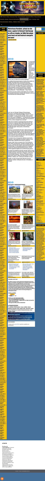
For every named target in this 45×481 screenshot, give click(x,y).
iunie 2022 (2, 127)
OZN (40, 245)
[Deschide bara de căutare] (1, 24)
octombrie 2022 (2, 120)
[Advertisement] (21, 49)
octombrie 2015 (2, 278)
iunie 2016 (2, 262)
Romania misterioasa (24, 19)
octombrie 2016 (2, 255)
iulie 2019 (1, 193)
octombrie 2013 (2, 323)
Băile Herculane (17, 307)
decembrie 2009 (2, 407)
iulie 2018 (1, 216)
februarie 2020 (2, 179)
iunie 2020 (2, 172)
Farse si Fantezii (39, 173)
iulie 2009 (2, 417)
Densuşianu (14, 308)
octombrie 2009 (2, 412)
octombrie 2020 (2, 165)
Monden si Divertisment (40, 187)
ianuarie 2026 (2, 44)
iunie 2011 (2, 375)
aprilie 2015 (2, 288)
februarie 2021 (2, 156)
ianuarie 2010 (2, 405)
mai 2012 (1, 354)
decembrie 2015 (2, 273)
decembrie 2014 (2, 295)
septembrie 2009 (2, 414)
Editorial (37, 172)
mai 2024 (2, 83)
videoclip (40, 258)
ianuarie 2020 (2, 180)
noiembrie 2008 (2, 433)
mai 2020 (1, 173)
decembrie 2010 (2, 384)
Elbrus (18, 308)
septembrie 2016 (2, 258)
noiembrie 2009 (2, 409)
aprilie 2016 (2, 265)
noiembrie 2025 (2, 49)
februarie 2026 (2, 42)
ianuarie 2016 (2, 270)
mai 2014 (1, 309)
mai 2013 (1, 331)
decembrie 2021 (2, 138)
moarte (42, 241)
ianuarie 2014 (2, 315)
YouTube (38, 259)
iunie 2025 (2, 58)
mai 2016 (1, 264)
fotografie (40, 236)
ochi (40, 244)
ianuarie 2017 (2, 248)
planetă (41, 247)
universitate (39, 257)
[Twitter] (11, 59)
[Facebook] (9, 59)
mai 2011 (1, 376)
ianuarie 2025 (1, 68)
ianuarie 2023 (2, 113)
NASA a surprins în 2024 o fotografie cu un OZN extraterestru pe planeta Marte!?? (40, 87)
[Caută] (43, 29)
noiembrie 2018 (2, 208)
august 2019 (2, 192)
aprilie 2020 (2, 175)
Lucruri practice (39, 184)
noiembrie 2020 (2, 163)
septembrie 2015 (2, 280)
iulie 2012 (1, 351)
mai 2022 (1, 128)
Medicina (15, 21)
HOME (1, 16)
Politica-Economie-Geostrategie (39, 201)
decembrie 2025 (2, 46)
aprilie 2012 (2, 355)
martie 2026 (2, 40)
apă (42, 228)
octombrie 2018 (2, 210)
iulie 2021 (1, 148)
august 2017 (2, 237)
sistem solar (39, 253)
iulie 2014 (2, 306)
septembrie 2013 (2, 325)
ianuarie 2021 (2, 158)
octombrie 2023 (2, 98)
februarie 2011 (2, 381)
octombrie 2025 (2, 51)
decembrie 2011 (2, 363)
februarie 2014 (2, 314)
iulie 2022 (2, 126)
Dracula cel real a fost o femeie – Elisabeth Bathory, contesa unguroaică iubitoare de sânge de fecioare (40, 93)
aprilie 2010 (2, 399)
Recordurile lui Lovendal (39, 209)
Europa (42, 234)
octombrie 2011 (2, 368)
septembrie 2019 (2, 190)
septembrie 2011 (2, 370)
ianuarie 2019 (2, 203)
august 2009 (2, 416)
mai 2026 (1, 37)
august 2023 (2, 102)
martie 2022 (2, 131)
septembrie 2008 (2, 438)
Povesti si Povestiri (39, 203)
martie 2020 (2, 176)
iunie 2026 (2, 36)
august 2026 (2, 33)
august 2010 (2, 393)
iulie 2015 (1, 283)
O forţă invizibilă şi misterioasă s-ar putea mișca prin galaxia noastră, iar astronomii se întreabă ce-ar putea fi (40, 100)
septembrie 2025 (2, 54)
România (19, 309)
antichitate (11, 307)
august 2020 (2, 169)
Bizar (16, 16)
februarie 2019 (2, 201)
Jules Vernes (28, 308)
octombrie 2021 (2, 143)
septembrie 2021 (2, 145)
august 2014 (2, 304)
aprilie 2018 (2, 220)
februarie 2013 (2, 336)
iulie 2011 (1, 373)
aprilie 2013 (2, 333)
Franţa (38, 238)
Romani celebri (39, 211)
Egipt (38, 234)
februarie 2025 (2, 65)
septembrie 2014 (2, 303)
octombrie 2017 (2, 233)
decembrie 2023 (2, 93)
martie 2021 (2, 154)
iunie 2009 (2, 419)
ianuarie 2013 (2, 338)
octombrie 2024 (2, 75)
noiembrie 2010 (2, 387)
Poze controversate (4, 21)
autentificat (17, 324)
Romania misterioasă (25, 309)
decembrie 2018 (2, 205)
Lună (42, 240)
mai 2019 (1, 196)
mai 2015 (1, 286)
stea (40, 254)
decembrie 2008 (2, 430)
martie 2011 (2, 379)
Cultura (18, 21)
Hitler (24, 308)
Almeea (8, 16)
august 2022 (2, 124)
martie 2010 (2, 401)
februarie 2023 (2, 111)
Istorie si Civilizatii (21, 16)
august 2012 (2, 349)
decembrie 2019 (2, 183)
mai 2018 (1, 219)
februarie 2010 (2, 403)
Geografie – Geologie (4, 19)
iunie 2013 (2, 330)
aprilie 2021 (2, 152)
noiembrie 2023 (2, 95)
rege (43, 248)
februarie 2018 (2, 224)
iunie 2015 (2, 285)
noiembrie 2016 (2, 253)
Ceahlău (25, 307)
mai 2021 (1, 151)
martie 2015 (2, 289)
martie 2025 (2, 63)
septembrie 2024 (2, 77)
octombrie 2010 (2, 389)
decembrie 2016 (2, 250)
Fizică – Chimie (39, 174)
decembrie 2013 (2, 318)
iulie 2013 (1, 328)
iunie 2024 (2, 82)
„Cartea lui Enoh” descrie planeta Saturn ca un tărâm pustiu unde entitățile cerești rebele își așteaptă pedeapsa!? (40, 132)
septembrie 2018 (2, 213)
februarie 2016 (2, 269)
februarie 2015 (2, 291)
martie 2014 (2, 312)
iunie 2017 (2, 240)
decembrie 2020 (2, 160)
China (40, 231)
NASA (38, 242)
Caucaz (22, 307)
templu (13, 311)
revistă (38, 249)
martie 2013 (2, 334)
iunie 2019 (2, 195)
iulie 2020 (2, 171)
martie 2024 (2, 86)
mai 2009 (1, 420)
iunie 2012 (2, 352)
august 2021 (2, 147)
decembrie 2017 (2, 228)
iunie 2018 (2, 217)
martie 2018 (2, 221)
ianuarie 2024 (2, 90)
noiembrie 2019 (2, 185)
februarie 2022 (2, 134)
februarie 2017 (2, 246)
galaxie (42, 238)
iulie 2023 (2, 103)
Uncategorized (39, 221)
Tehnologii (34, 19)
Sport (37, 216)
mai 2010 (1, 398)
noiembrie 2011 (2, 365)
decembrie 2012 (2, 340)
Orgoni (38, 19)
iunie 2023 (2, 104)
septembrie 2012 (2, 348)
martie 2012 (2, 357)
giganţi (21, 308)
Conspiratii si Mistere (30, 16)
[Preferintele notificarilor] (2, 478)
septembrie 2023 (2, 100)
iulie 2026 (2, 34)
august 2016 (2, 259)
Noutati (37, 191)
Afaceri (4, 16)
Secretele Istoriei (39, 214)
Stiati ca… (11, 21)
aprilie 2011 (2, 378)
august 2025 (2, 55)
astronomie (39, 229)
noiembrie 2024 (2, 72)
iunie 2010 (2, 396)
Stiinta (30, 19)
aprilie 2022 (2, 130)
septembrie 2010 (2, 392)
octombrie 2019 (2, 188)
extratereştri (39, 235)
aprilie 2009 (2, 422)
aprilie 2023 (2, 107)
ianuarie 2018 (2, 225)
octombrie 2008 (2, 435)
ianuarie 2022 (2, 135)
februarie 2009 (2, 425)
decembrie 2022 (2, 115)
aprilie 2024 (2, 85)
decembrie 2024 (2, 70)
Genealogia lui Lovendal (40, 176)
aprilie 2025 (2, 61)
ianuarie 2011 (2, 382)
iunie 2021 (2, 149)
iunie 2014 (2, 307)
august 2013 (2, 327)
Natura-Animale (37, 16)
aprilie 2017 (2, 243)
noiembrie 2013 (2, 320)
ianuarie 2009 (1, 428)
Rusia (40, 250)
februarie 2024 (2, 89)
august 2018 (2, 214)
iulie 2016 (1, 261)
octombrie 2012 (2, 345)
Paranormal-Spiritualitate (14, 19)
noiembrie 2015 (2, 275)
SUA (40, 255)
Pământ (38, 248)
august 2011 (2, 372)
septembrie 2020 (2, 168)
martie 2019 (2, 199)
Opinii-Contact (39, 192)
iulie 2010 (1, 395)
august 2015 (2, 282)
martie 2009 (2, 423)
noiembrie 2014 (2, 298)
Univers (38, 256)
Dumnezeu (41, 233)
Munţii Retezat (14, 309)
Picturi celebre (39, 198)
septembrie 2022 (2, 123)
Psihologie (38, 207)
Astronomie (12, 16)
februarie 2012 (2, 359)
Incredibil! (23, 21)
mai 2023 (1, 106)
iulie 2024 (2, 80)
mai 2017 (1, 241)
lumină (38, 240)
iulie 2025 (2, 57)
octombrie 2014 (2, 300)
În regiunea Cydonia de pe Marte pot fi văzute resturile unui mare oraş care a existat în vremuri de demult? (40, 81)
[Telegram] (13, 59)
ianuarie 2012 (2, 361)
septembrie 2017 (2, 235)
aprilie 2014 (2, 310)
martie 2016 (2, 266)
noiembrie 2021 (2, 140)
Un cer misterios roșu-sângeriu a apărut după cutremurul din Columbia (40, 125)
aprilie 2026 (2, 39)
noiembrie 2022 (2, 118)
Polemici (37, 199)
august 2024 (2, 79)
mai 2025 (1, 60)
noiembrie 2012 (2, 343)
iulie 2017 (1, 238)
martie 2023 (2, 109)
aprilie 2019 (2, 197)
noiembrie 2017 (2, 230)
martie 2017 (2, 244)
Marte (38, 241)
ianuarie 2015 (2, 293)
